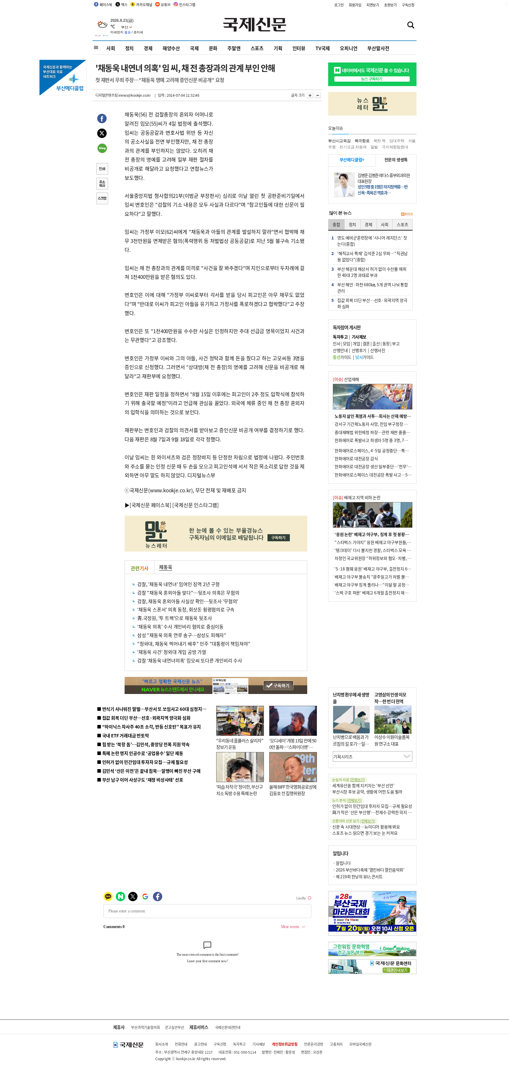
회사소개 (161, 1044)
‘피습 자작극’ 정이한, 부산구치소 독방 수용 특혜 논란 (239, 790)
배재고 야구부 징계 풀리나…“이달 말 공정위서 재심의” (381, 585)
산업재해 (346, 379)
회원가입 (355, 4)
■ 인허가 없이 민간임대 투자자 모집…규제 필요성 (142, 762)
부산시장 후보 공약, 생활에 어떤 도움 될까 (367, 792)
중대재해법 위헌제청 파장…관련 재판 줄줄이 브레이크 (380, 432)
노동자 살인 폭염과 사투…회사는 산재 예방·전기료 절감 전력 (386, 416)
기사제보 (258, 1044)
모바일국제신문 (360, 1044)
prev (331, 911)
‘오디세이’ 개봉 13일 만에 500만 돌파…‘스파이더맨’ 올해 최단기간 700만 (292, 747)
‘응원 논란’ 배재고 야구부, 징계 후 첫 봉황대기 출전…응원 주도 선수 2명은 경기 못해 (406, 534)
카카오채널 (144, 4)
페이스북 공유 (101, 119)
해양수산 (171, 48)
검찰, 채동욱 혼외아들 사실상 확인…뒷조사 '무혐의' (187, 601)
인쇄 (101, 169)
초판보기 (390, 4)
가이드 (342, 357)
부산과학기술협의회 (145, 1027)
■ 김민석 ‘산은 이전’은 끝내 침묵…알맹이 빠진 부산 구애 (148, 771)
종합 (336, 224)
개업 (356, 343)
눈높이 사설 (348, 779)
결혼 (366, 343)
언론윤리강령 (313, 1044)
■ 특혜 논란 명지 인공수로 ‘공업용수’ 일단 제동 (140, 753)
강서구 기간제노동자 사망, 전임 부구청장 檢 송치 (376, 424)
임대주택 (396, 141)
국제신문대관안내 (227, 1027)
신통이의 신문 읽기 (353, 820)
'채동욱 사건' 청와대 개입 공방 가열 (171, 651)
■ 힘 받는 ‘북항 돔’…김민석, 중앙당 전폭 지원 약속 (143, 744)
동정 (386, 343)
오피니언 (348, 48)
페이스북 (106, 4)
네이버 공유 (101, 148)
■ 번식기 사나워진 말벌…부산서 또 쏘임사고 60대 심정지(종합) (155, 709)
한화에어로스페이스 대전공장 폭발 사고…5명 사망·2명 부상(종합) (391, 475)
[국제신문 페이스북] (150, 505)
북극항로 (362, 141)
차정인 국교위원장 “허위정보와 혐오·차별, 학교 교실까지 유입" (388, 558)
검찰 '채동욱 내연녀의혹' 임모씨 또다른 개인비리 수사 (189, 660)
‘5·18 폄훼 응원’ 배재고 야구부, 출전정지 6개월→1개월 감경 (386, 569)
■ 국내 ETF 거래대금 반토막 (123, 735)
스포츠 (257, 48)
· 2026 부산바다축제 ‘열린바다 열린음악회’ (368, 870)
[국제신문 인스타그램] (195, 505)
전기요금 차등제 (352, 147)
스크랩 (101, 199)
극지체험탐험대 (395, 147)
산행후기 (359, 350)
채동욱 (165, 566)
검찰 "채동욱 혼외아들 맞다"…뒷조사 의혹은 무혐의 (188, 592)
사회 (110, 48)
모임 (346, 343)
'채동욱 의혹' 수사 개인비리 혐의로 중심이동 (180, 626)
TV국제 (322, 48)
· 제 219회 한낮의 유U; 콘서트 (357, 876)
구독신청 (408, 4)
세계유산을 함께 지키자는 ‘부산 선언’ (363, 785)
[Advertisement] (260, 147)
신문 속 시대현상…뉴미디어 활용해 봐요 (366, 827)
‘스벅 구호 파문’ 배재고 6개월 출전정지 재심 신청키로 (379, 593)
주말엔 (233, 48)
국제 (194, 48)
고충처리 (336, 1044)
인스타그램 (187, 4)
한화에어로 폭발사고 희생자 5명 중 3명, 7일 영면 (375, 440)
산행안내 (340, 350)
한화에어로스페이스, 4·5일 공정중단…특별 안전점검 (379, 450)
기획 (278, 48)
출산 (376, 343)
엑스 (124, 4)
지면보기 (372, 4)
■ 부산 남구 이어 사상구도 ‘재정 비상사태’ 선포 (140, 780)
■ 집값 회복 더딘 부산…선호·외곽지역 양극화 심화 (143, 718)
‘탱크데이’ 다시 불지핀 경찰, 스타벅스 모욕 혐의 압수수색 (382, 550)
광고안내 (200, 1044)
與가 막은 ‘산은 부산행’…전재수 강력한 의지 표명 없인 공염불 (384, 812)
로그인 (339, 4)
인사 (336, 343)
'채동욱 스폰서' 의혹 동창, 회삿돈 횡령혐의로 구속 (185, 609)
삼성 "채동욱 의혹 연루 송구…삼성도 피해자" (181, 635)
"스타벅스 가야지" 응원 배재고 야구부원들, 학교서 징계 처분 (385, 542)
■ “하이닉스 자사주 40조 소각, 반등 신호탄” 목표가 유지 (149, 726)
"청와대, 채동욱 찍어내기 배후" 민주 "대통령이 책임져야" (193, 643)
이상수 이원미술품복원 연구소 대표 (391, 740)
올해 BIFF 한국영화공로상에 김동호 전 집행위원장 (292, 790)
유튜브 (165, 4)
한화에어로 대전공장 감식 (356, 458)
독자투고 (239, 1044)
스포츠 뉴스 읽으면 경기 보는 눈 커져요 (365, 833)
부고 (395, 343)
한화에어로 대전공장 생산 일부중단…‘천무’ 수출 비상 (379, 466)
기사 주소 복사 (101, 184)
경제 (148, 48)
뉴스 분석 (347, 800)
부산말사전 (378, 48)
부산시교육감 (339, 141)
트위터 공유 (101, 134)
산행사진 (377, 350)
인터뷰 (298, 48)
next (413, 911)
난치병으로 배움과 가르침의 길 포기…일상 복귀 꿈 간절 (351, 743)
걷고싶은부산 (174, 1027)
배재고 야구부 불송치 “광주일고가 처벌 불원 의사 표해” (381, 577)
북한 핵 (380, 141)
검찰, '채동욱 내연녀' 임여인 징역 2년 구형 (178, 584)
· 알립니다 (342, 863)
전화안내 (181, 1044)
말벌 (374, 147)
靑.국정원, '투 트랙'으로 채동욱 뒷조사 (174, 617)
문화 (213, 48)
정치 (129, 48)
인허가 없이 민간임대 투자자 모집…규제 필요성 (372, 806)
